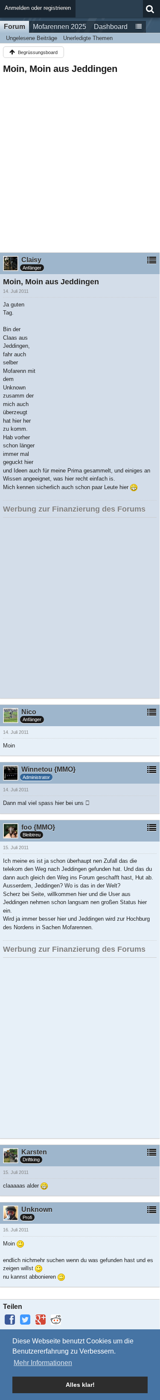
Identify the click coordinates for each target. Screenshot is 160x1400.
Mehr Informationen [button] (43, 1362)
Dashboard (111, 26)
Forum (14, 26)
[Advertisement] (80, 160)
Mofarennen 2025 (59, 26)
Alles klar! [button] (80, 1384)
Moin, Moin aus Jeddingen (60, 68)
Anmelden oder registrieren (38, 8)
